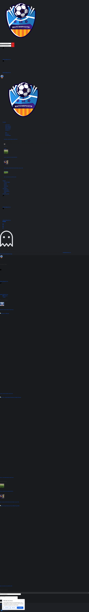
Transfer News (8, 128)
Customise (7, 607)
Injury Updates (8, 127)
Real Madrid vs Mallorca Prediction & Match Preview (10, 139)
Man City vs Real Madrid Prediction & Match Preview (7, 477)
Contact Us (7, 130)
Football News (8, 135)
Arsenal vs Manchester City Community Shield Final (10, 157)
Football (4, 122)
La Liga (5, 183)
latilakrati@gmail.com (7, 59)
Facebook (5, 295)
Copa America (6, 191)
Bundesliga (6, 186)
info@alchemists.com (67, 252)
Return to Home (3, 253)
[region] (13, 604)
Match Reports (8, 126)
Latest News (7, 124)
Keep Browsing (9, 253)
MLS (6, 132)
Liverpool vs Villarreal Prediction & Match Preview (6, 393)
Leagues (4, 180)
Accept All (20, 607)
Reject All (13, 607)
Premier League (7, 182)
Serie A (5, 184)
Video (5, 192)
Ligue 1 (5, 187)
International (5, 188)
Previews (7, 134)
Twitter (4, 297)
